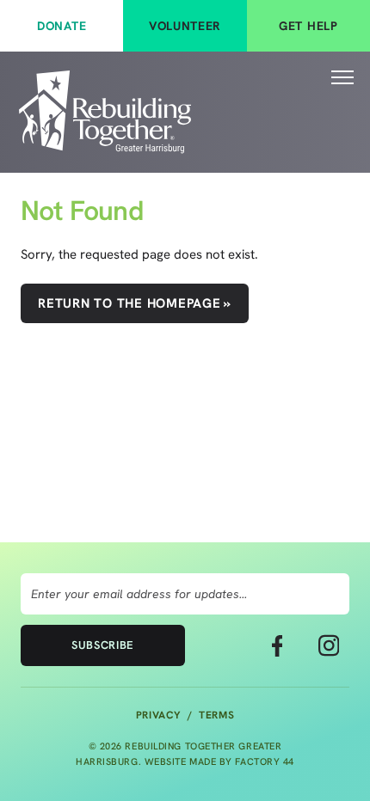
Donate (61, 26)
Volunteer (185, 26)
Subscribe (102, 645)
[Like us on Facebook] (277, 645)
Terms (216, 715)
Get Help (308, 26)
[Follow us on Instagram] (328, 645)
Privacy (159, 715)
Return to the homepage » (134, 303)
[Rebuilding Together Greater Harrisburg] (105, 112)
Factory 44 (264, 761)
